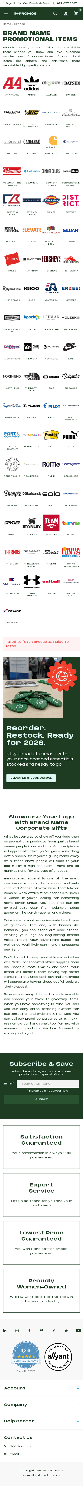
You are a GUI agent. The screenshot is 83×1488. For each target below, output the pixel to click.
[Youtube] (78, 1330)
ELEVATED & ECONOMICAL (31, 778)
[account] (65, 13)
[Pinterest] (41, 1330)
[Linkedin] (4, 1330)
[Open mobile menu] (6, 13)
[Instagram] (17, 1330)
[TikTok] (53, 1330)
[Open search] (55, 13)
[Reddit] (66, 1330)
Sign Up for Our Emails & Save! (28, 3)
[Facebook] (29, 1330)
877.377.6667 (67, 3)
